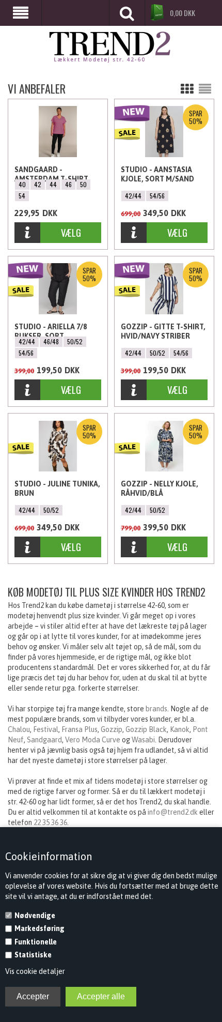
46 (68, 184)
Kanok (179, 729)
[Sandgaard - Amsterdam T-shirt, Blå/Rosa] (57, 131)
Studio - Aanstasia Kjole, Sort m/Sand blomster (157, 174)
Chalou (19, 729)
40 (22, 184)
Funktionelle (35, 942)
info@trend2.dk (173, 812)
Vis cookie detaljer (35, 971)
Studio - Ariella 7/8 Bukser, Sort (50, 331)
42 (37, 184)
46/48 (51, 341)
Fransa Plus (79, 729)
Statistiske (33, 955)
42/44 (133, 195)
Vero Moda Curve (92, 740)
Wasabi (143, 740)
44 (53, 184)
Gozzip (111, 729)
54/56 (157, 195)
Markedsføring (39, 928)
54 (22, 195)
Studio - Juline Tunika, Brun (57, 488)
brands (156, 709)
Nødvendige (34, 915)
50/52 (75, 341)
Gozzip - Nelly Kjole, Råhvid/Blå (159, 488)
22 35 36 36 (50, 822)
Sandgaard (44, 740)
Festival (45, 729)
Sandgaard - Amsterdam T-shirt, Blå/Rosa (52, 174)
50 (83, 184)
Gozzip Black (146, 729)
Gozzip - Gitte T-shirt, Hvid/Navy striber (163, 331)
